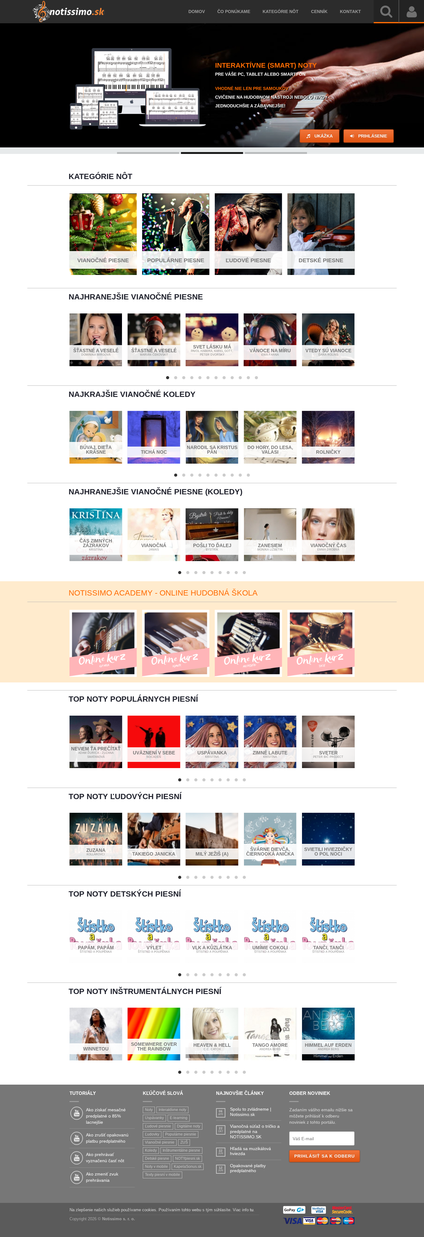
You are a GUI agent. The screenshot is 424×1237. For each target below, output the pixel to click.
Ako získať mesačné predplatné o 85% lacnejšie (106, 1116)
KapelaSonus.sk (187, 1166)
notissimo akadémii (311, 102)
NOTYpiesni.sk (187, 1158)
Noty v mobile (156, 1166)
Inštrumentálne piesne (181, 1150)
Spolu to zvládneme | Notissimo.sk (250, 1112)
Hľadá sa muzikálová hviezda (250, 1151)
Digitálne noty (188, 1126)
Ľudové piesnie (158, 1126)
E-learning (178, 1118)
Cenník (316, 11)
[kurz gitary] (103, 643)
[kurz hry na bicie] (321, 643)
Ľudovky (152, 1134)
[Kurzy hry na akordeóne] (248, 643)
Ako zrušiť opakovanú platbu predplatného (107, 1138)
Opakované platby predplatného (248, 1168)
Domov (193, 11)
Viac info (214, 135)
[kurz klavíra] (176, 643)
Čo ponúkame (230, 11)
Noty (149, 1110)
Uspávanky (154, 1118)
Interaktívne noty (172, 1110)
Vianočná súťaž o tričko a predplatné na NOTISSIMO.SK (255, 1131)
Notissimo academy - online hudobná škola (163, 592)
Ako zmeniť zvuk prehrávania (102, 1177)
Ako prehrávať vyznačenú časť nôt (105, 1157)
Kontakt (347, 11)
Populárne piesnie (180, 1134)
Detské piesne (157, 1158)
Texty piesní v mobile (162, 1174)
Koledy (151, 1150)
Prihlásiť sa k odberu (324, 1156)
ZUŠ (184, 1142)
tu (251, 1210)
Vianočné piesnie (159, 1142)
